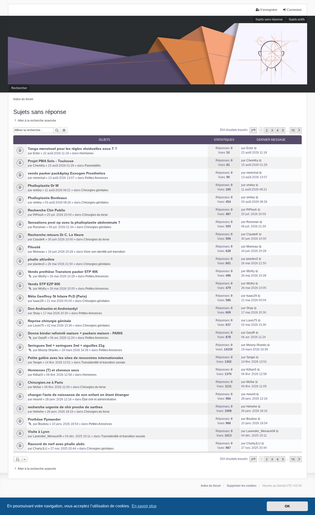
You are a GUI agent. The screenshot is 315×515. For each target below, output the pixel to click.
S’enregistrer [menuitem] (268, 10)
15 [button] (293, 130)
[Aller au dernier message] (255, 148)
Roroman (39, 227)
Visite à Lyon (38, 432)
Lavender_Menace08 (47, 436)
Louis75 (38, 325)
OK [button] (287, 506)
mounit (37, 399)
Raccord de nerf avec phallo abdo (56, 444)
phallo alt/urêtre (41, 259)
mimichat (39, 178)
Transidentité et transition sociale (103, 362)
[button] (253, 130)
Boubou (43, 424)
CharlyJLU (40, 448)
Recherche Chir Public (46, 210)
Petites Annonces (96, 178)
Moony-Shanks (48, 350)
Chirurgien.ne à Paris (45, 382)
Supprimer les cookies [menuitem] (241, 485)
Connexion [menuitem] (294, 10)
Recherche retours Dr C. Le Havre (56, 235)
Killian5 (38, 374)
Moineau (39, 251)
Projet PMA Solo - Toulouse (51, 161)
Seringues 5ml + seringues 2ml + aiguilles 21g (66, 345)
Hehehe (38, 411)
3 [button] (272, 130)
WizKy (42, 276)
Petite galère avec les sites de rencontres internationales (75, 358)
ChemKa (39, 165)
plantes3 (39, 264)
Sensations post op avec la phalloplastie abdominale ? (74, 222)
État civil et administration (99, 399)
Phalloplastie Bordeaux (47, 198)
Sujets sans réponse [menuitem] (269, 19)
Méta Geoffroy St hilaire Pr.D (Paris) (57, 296)
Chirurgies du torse (95, 215)
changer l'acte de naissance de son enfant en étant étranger (78, 395)
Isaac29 (38, 301)
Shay (36, 313)
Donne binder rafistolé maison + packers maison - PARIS (75, 333)
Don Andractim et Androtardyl (53, 309)
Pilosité (34, 247)
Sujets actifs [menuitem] (297, 19)
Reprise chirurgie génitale (49, 321)
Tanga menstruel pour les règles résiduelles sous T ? (72, 149)
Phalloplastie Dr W (43, 185)
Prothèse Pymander (44, 419)
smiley (37, 190)
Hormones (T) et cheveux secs (53, 370)
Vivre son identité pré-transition (104, 251)
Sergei (37, 362)
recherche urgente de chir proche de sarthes (65, 407)
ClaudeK (39, 239)
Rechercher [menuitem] (19, 88)
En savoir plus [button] (144, 506)
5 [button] (283, 130)
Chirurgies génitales (94, 190)
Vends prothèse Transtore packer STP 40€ (63, 272)
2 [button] (267, 130)
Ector (36, 153)
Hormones (86, 153)
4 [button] (277, 130)
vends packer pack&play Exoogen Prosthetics (66, 173)
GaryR (42, 338)
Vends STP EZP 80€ (44, 284)
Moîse (37, 387)
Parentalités (93, 165)
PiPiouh (38, 215)
